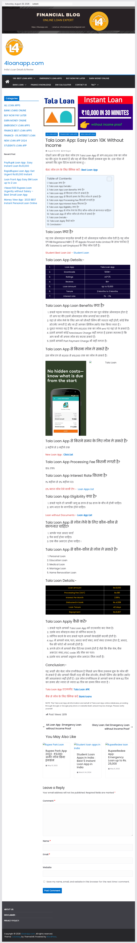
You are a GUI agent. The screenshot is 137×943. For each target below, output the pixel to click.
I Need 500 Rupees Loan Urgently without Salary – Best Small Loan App (18, 191)
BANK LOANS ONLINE (15, 110)
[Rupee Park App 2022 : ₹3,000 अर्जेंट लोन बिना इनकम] (53, 744)
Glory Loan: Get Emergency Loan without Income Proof (111, 726)
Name (47, 841)
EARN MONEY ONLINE (99, 78)
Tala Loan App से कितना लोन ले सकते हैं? (69, 193)
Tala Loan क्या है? (56, 183)
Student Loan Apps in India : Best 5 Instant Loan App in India (86, 761)
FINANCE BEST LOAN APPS (68, 134)
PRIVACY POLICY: (11, 920)
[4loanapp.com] (7, 81)
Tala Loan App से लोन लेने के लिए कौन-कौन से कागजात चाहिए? (80, 210)
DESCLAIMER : (10, 915)
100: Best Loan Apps (22, 78)
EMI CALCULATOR (63, 84)
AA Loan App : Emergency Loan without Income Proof (63, 726)
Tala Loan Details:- (58, 217)
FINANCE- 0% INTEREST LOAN (19, 135)
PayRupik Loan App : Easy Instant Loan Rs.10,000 (18, 164)
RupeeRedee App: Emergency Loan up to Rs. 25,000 (117, 757)
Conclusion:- (56, 224)
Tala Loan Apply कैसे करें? (62, 221)
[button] (33, 78)
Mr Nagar (67, 151)
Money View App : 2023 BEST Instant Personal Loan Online (20, 201)
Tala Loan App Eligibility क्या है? (64, 207)
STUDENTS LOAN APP (15, 145)
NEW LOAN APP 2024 (88, 134)
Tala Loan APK (82, 689)
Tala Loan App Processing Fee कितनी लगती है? (72, 200)
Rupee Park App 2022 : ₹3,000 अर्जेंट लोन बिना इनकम (56, 755)
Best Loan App (89, 169)
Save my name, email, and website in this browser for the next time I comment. (88, 881)
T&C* (93, 84)
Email (46, 854)
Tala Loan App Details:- (60, 186)
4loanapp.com (24, 63)
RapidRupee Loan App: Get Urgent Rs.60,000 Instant (19, 172)
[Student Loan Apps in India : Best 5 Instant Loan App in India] (87, 744)
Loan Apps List (85, 489)
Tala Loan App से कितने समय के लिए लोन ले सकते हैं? (75, 196)
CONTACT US (81, 84)
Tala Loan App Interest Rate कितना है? (68, 203)
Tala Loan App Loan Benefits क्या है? (66, 189)
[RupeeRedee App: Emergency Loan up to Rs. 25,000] (116, 744)
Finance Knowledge (41, 84)
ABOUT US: (9, 909)
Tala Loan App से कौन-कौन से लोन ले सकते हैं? (72, 214)
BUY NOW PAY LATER (75, 78)
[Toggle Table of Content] (108, 179)
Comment (49, 800)
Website (47, 867)
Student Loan (81, 252)
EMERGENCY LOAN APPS (51, 78)
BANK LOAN (18, 84)
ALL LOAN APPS (52, 134)
